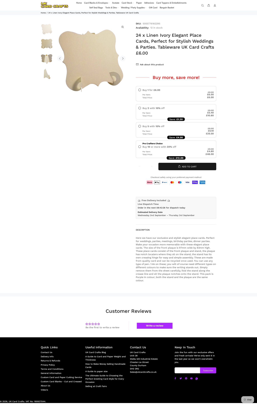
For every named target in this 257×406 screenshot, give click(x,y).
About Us (45, 385)
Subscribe (208, 370)
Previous (60, 58)
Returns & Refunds (50, 360)
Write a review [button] (154, 325)
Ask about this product (152, 64)
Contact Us (46, 352)
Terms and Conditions (52, 369)
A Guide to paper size (96, 371)
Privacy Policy (48, 365)
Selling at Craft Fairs (96, 386)
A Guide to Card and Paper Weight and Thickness (105, 358)
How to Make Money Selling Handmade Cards (105, 365)
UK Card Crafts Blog (95, 352)
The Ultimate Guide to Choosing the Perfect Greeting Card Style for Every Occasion (104, 378)
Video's (44, 390)
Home (43, 13)
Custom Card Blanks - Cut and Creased (61, 381)
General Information (51, 373)
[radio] (176, 94)
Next (123, 58)
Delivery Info (47, 356)
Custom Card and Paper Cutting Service (61, 377)
